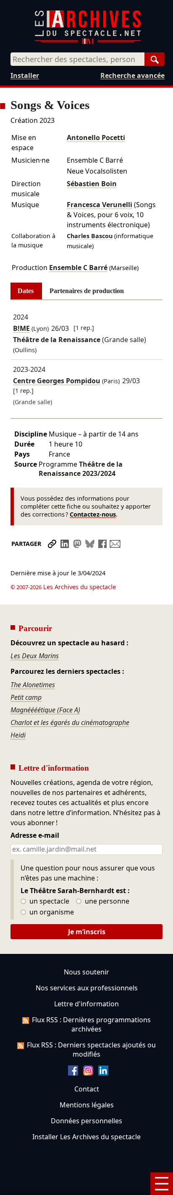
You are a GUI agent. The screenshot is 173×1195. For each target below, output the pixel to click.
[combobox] (77, 59)
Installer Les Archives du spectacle (86, 1136)
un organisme (51, 912)
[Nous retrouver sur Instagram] (88, 1073)
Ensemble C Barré (78, 267)
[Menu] (161, 1183)
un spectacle (48, 901)
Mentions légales (87, 1104)
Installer (24, 75)
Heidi (18, 735)
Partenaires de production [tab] (87, 290)
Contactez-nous (93, 514)
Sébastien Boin (92, 183)
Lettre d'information (86, 1003)
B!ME (21, 328)
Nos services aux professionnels (87, 987)
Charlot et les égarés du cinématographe (69, 722)
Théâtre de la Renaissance (81, 469)
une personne (106, 901)
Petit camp (26, 697)
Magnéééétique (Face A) (45, 709)
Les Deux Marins (34, 655)
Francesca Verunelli (99, 204)
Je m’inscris (86, 931)
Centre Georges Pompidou (56, 380)
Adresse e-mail (34, 835)
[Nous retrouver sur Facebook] (73, 1073)
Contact (86, 1089)
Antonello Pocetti (96, 137)
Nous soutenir (86, 972)
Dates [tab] (26, 290)
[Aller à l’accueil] (88, 42)
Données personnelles (86, 1120)
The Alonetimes (32, 684)
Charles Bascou (90, 236)
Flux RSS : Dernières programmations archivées (91, 1024)
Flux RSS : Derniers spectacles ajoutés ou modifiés (91, 1049)
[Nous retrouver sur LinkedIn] (103, 1073)
